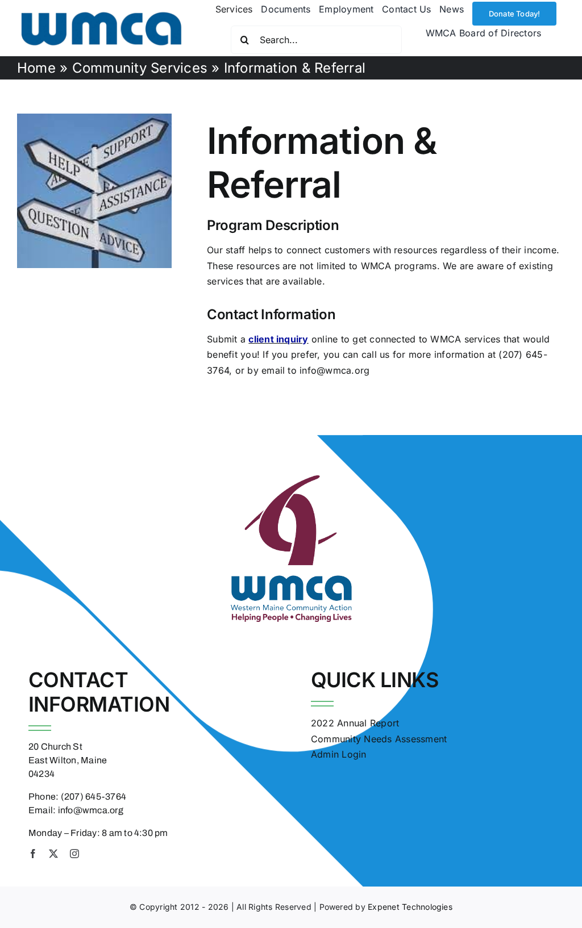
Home (36, 68)
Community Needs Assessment (379, 739)
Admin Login (339, 754)
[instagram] (74, 853)
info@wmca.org (90, 810)
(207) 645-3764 (93, 796)
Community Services (139, 68)
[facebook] (33, 853)
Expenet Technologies (410, 907)
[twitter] (53, 853)
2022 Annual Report (355, 723)
